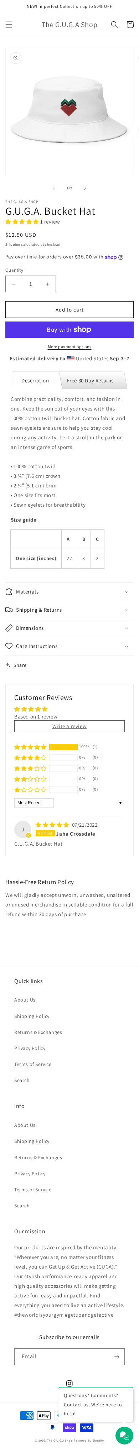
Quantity (14, 270)
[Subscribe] (116, 1356)
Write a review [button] (69, 726)
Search (22, 1080)
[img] (53, 824)
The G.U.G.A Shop (60, 1440)
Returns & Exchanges (38, 1032)
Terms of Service (33, 1064)
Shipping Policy (32, 1016)
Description (35, 380)
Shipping (12, 244)
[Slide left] (54, 188)
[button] (9, 24)
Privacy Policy (29, 1048)
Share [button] (20, 665)
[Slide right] (85, 188)
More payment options (70, 346)
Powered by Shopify (89, 1440)
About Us (25, 1000)
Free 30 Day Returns (90, 380)
